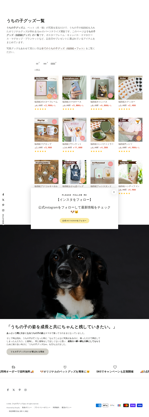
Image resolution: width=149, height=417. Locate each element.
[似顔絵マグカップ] (46, 130)
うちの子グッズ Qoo (19, 404)
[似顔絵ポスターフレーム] (46, 88)
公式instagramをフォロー (74, 221)
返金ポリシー (27, 407)
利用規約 (56, 407)
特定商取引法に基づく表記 (18, 411)
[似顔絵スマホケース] (74, 88)
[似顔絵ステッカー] (130, 88)
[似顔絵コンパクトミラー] (103, 130)
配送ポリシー (66, 407)
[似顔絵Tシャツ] (130, 130)
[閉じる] (114, 192)
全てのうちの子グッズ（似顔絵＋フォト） (63, 48)
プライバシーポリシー (42, 407)
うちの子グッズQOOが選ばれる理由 (28, 352)
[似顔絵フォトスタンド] (103, 172)
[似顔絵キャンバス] (103, 88)
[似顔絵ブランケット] (74, 130)
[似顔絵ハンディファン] (130, 172)
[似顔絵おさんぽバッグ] (74, 172)
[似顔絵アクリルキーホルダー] (46, 172)
